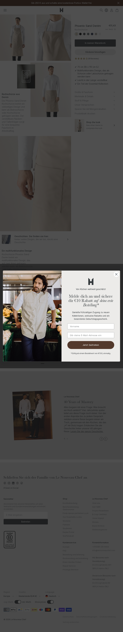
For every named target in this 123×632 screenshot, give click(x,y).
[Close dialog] (116, 274)
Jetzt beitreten (91, 345)
